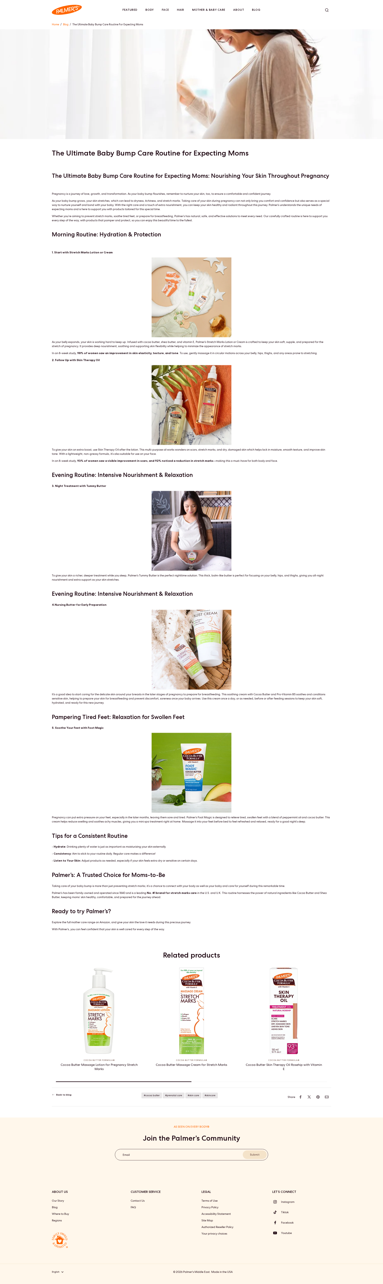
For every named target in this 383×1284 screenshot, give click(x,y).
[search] (326, 10)
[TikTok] (276, 1212)
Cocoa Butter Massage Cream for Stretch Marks (191, 1065)
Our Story (58, 1200)
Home (55, 24)
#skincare (210, 1095)
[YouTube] (276, 1233)
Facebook (287, 1222)
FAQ (133, 1207)
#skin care (193, 1095)
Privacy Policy (209, 1207)
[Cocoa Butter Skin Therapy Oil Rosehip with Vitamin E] (283, 1011)
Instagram (287, 1202)
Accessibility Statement (216, 1214)
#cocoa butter (152, 1095)
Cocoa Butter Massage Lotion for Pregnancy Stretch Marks (99, 1067)
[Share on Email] (326, 1097)
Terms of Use (209, 1200)
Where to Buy (60, 1214)
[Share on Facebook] (300, 1097)
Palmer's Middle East (196, 1272)
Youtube (286, 1233)
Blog (65, 24)
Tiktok (285, 1212)
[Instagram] (276, 1201)
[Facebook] (276, 1222)
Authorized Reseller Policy (217, 1227)
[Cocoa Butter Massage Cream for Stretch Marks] (191, 1011)
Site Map (207, 1220)
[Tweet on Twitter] (309, 1097)
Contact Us (138, 1200)
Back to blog (63, 1094)
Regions (57, 1220)
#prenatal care (173, 1095)
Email (126, 1154)
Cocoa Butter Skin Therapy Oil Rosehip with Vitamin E (284, 1067)
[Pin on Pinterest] (318, 1097)
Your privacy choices (214, 1233)
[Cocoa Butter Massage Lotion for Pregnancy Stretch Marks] (99, 1011)
